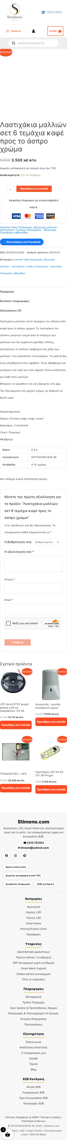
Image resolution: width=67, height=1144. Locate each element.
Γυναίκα (21, 229)
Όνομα (9, 579)
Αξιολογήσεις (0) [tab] (10, 310)
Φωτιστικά (33, 906)
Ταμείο (33, 1063)
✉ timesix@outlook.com (33, 847)
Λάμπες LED (33, 912)
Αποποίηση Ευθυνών (33, 1120)
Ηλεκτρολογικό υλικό (33, 928)
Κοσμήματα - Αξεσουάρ (41, 229)
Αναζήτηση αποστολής (33, 1047)
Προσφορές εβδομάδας (14, 232)
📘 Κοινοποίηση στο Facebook (22, 241)
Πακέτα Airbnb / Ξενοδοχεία (33, 957)
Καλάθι (33, 1058)
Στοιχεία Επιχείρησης (33, 1018)
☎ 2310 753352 (33, 842)
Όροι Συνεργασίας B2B (33, 1097)
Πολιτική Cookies (50, 1117)
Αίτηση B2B (34, 1086)
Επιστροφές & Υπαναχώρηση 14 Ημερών (33, 1013)
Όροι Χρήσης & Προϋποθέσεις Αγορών (33, 1007)
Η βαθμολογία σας (18, 542)
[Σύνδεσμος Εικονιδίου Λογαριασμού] (33, 31)
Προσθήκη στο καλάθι (34, 188)
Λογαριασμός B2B (33, 1092)
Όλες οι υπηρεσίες (33, 979)
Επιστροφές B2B (33, 1103)
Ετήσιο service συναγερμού (33, 973)
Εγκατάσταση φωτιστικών (33, 951)
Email (8, 599)
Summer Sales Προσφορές (16, 227)
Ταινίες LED (33, 917)
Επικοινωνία (33, 1041)
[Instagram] (15, 855)
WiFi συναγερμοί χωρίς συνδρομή (33, 962)
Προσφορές (33, 934)
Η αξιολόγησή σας (19, 552)
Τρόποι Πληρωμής (34, 1002)
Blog (33, 1069)
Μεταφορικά (33, 996)
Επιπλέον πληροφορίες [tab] (15, 301)
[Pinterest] (24, 855)
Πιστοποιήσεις (33, 1024)
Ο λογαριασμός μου (33, 1052)
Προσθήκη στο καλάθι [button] (15, 724)
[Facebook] (6, 855)
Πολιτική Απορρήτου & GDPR (21, 1117)
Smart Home (33, 923)
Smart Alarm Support (33, 968)
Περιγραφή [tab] (7, 291)
